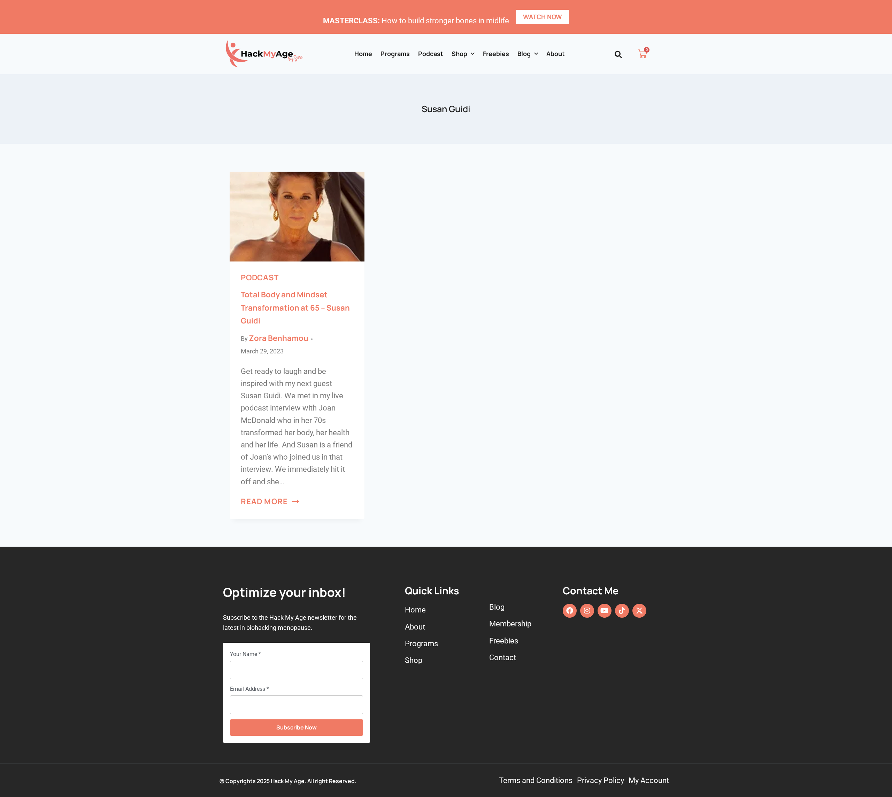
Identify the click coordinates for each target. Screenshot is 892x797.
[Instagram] (587, 611)
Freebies (496, 53)
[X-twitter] (639, 611)
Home (363, 53)
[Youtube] (605, 611)
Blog (524, 53)
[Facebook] (570, 611)
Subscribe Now (296, 727)
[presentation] (297, 216)
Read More (270, 501)
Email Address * (249, 689)
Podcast (430, 53)
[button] (618, 54)
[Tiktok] (622, 611)
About (555, 53)
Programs (395, 53)
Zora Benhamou (278, 338)
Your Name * (245, 654)
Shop (459, 53)
